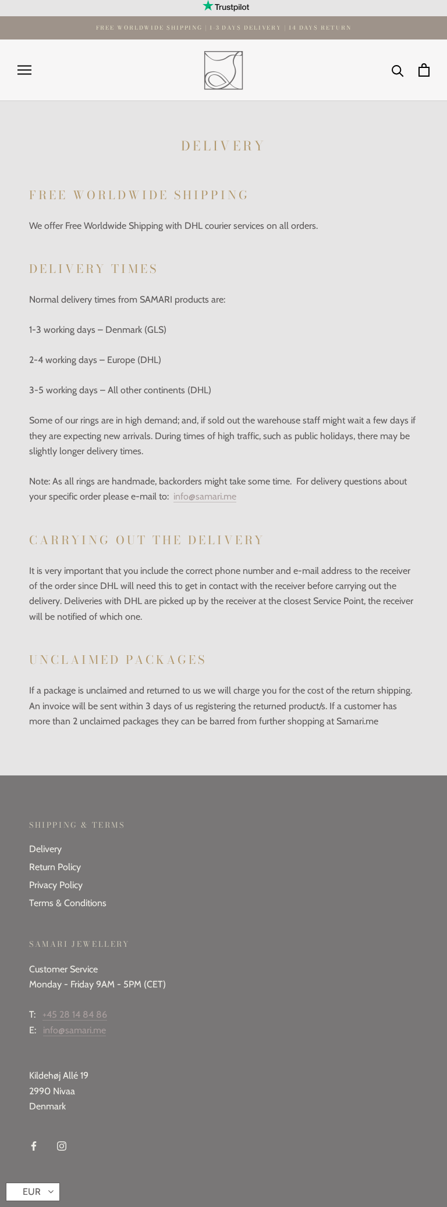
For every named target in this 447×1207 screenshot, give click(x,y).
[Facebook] (33, 1145)
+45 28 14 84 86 (74, 1014)
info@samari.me (204, 496)
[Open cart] (424, 70)
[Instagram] (61, 1145)
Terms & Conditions (68, 902)
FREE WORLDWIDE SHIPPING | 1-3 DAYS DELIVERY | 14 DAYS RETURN (224, 27)
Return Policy (55, 866)
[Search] (398, 70)
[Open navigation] (24, 70)
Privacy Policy (56, 884)
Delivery (45, 848)
